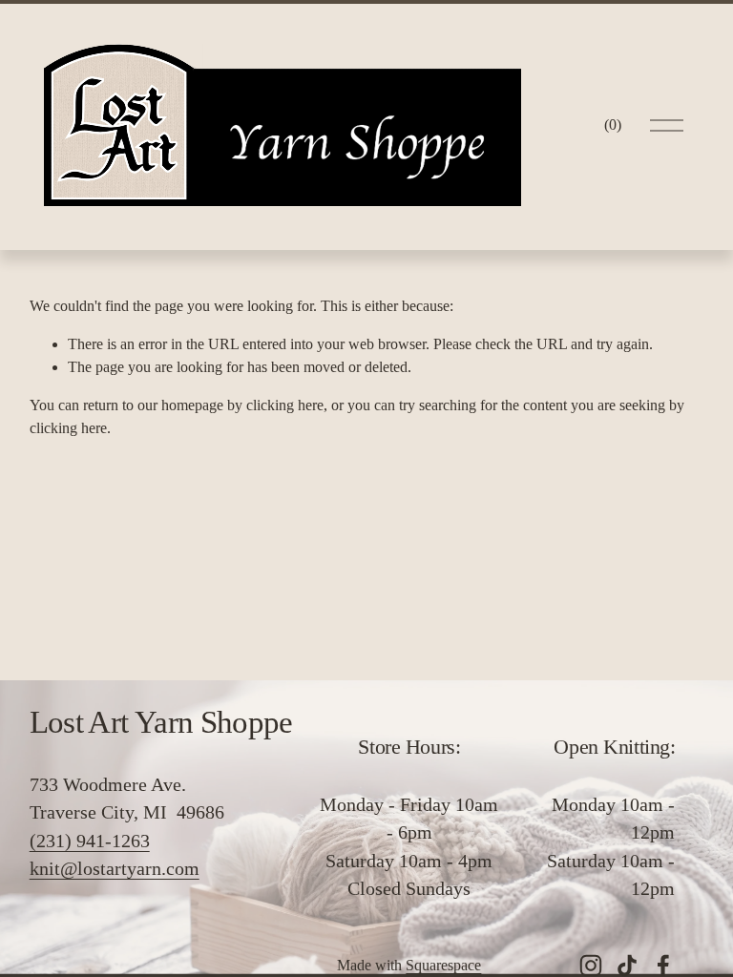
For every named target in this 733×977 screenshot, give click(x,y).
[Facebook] (663, 965)
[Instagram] (590, 965)
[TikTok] (627, 965)
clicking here (285, 405)
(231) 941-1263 (90, 840)
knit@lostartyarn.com (114, 868)
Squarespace (443, 965)
